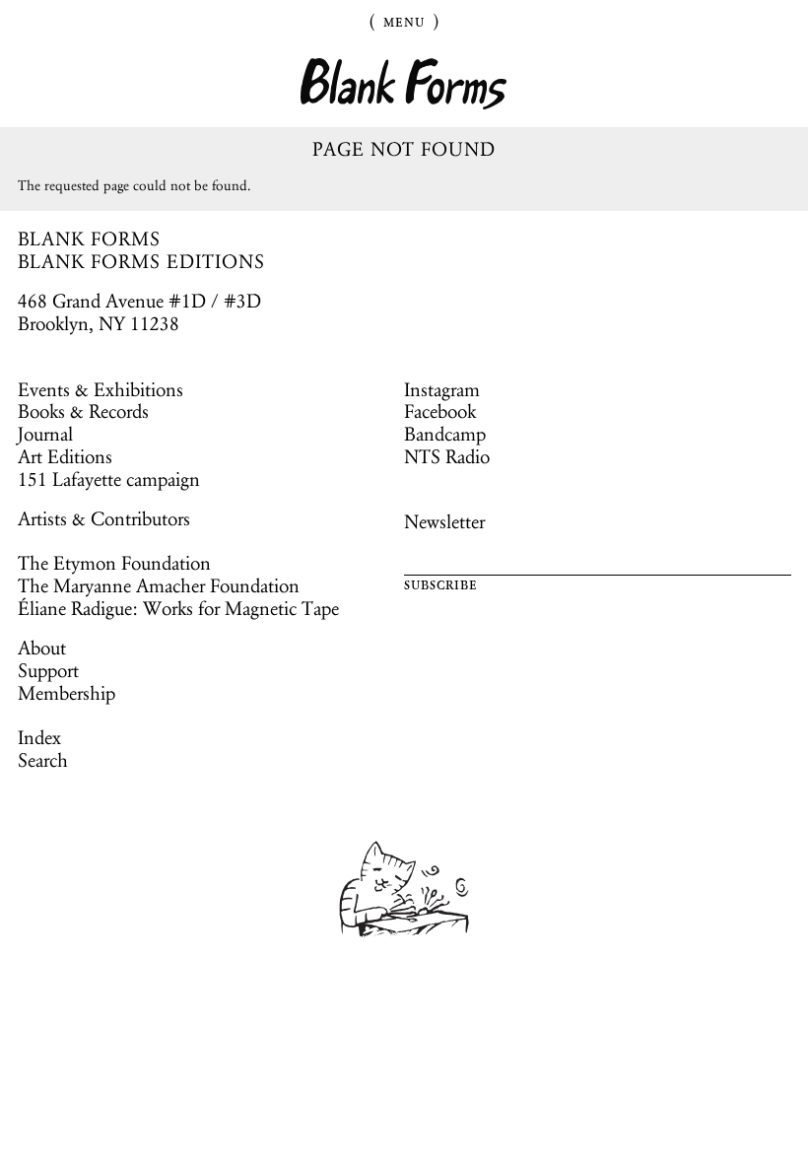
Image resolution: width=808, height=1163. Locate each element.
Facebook (440, 411)
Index (39, 737)
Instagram (442, 389)
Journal (45, 434)
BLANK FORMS (90, 238)
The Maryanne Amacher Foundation (159, 585)
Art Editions (65, 456)
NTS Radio (447, 456)
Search (43, 760)
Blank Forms (404, 84)
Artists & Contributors (104, 518)
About (42, 647)
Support (48, 670)
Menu (404, 21)
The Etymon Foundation (114, 563)
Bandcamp (445, 434)
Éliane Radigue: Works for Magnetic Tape (178, 608)
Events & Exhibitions (100, 389)
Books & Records (83, 411)
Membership (66, 693)
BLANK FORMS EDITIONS (141, 261)
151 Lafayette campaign (109, 479)
